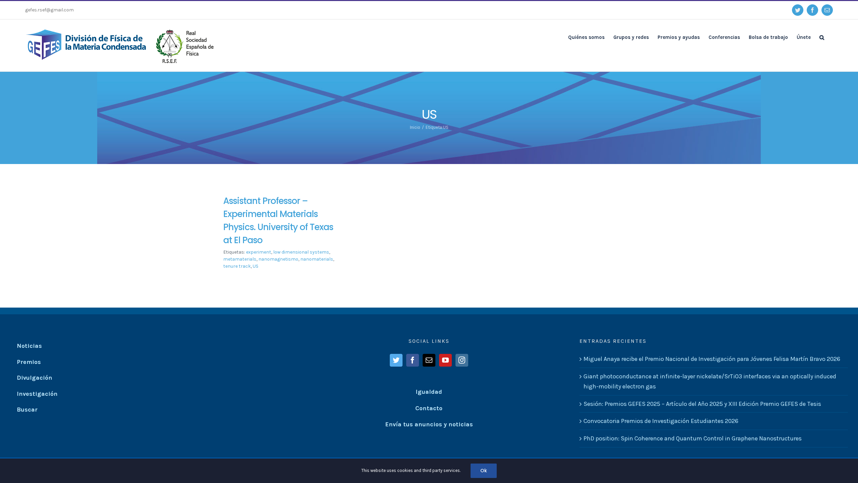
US (255, 266)
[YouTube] (445, 360)
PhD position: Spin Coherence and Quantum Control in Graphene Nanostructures (693, 438)
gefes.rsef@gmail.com (49, 10)
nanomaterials (316, 259)
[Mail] (429, 360)
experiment (258, 252)
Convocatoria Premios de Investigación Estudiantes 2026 (661, 421)
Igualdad (429, 391)
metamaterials (239, 259)
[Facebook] (412, 360)
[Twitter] (396, 360)
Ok (483, 470)
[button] (821, 37)
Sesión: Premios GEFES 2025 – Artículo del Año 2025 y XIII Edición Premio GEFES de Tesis (702, 404)
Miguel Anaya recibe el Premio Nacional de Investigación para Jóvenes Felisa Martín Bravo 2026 (712, 359)
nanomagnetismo (278, 259)
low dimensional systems (301, 252)
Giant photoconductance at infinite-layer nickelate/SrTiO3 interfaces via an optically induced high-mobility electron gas (710, 381)
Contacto (428, 408)
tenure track (237, 266)
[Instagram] (461, 360)
